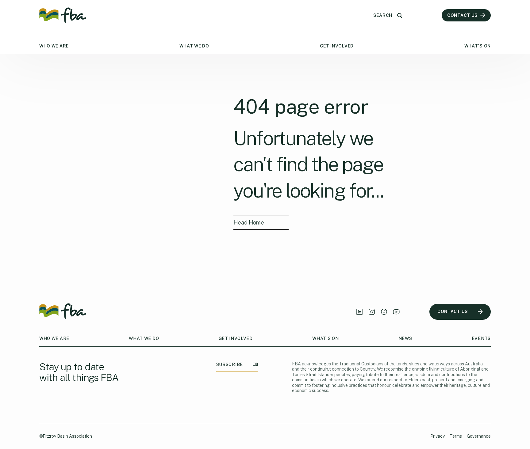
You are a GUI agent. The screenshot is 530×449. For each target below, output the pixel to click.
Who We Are (54, 45)
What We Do (194, 45)
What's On (477, 45)
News (405, 338)
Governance (479, 436)
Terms (456, 436)
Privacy (437, 436)
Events (481, 338)
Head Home (248, 222)
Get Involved (337, 45)
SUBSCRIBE (229, 364)
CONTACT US (452, 311)
